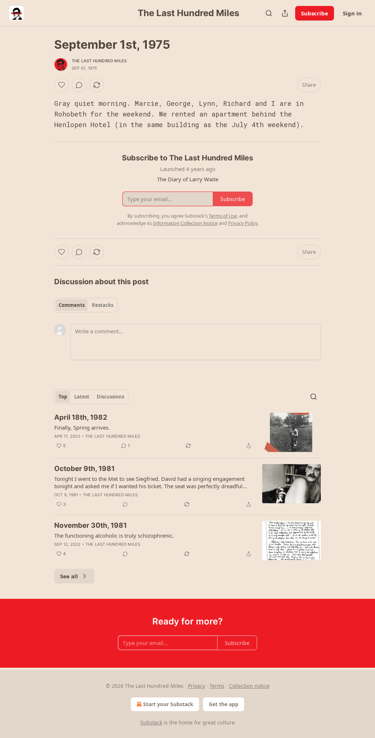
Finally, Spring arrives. (82, 427)
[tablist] (86, 305)
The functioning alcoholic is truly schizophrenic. (114, 535)
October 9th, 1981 (84, 468)
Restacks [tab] (102, 305)
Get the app (223, 704)
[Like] (61, 85)
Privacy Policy (242, 223)
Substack (151, 722)
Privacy (196, 685)
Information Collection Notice (185, 223)
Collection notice (249, 685)
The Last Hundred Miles (99, 60)
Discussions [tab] (110, 396)
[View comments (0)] (79, 85)
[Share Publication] (285, 13)
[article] (187, 432)
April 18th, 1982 (80, 417)
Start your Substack (168, 704)
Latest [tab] (81, 396)
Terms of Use (223, 215)
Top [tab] (63, 396)
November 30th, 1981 (90, 525)
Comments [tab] (72, 305)
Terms (216, 685)
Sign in (352, 13)
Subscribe (314, 13)
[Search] (268, 13)
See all (69, 576)
